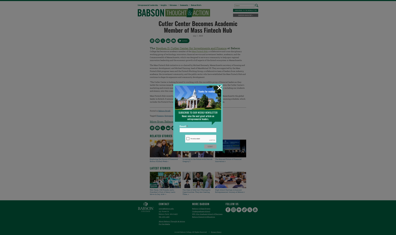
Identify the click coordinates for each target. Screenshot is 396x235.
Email (183, 126)
